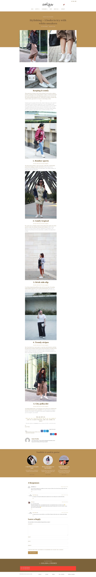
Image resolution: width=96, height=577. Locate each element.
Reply (31, 491)
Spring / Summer (71, 574)
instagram (36, 423)
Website (29, 545)
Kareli (32, 501)
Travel (53, 574)
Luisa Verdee (34, 494)
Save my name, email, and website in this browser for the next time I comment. (46, 549)
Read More (32, 474)
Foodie (46, 574)
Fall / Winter (61, 574)
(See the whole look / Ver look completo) (40, 163)
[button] (42, 431)
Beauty (40, 574)
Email (29, 541)
